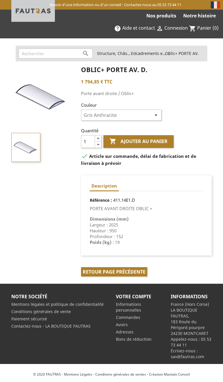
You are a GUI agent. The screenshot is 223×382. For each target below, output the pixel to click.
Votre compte (133, 296)
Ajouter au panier (138, 141)
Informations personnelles (128, 307)
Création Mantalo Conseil (169, 374)
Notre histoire (199, 16)
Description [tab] (104, 186)
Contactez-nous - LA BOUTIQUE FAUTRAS (51, 326)
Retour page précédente (114, 272)
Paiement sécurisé (29, 319)
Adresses (125, 332)
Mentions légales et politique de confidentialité (57, 304)
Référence (99, 200)
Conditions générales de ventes (120, 374)
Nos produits (161, 16)
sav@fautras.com (187, 356)
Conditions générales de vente (41, 311)
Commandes (128, 317)
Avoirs (122, 324)
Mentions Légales (78, 374)
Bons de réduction (134, 339)
